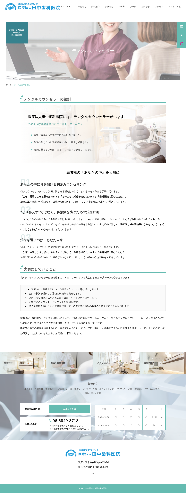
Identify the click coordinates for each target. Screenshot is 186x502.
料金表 (121, 6)
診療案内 (109, 6)
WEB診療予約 (69, 409)
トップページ (66, 6)
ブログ (133, 6)
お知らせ (145, 6)
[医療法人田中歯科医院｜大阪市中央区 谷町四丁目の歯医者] (32, 6)
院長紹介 (95, 6)
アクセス (159, 6)
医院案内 (82, 6)
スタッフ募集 (174, 6)
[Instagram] (93, 473)
